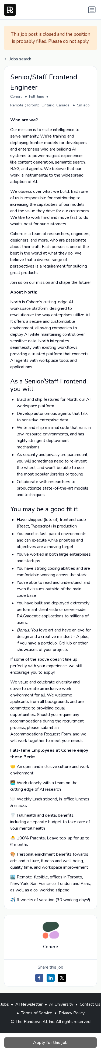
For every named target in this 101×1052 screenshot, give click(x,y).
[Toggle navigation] (92, 10)
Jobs (5, 1004)
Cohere (16, 96)
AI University (61, 1004)
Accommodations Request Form (40, 734)
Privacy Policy (72, 1013)
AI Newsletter (29, 1004)
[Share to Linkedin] (51, 978)
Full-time (36, 96)
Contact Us (90, 1004)
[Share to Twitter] (62, 978)
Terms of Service (36, 1013)
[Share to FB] (39, 978)
